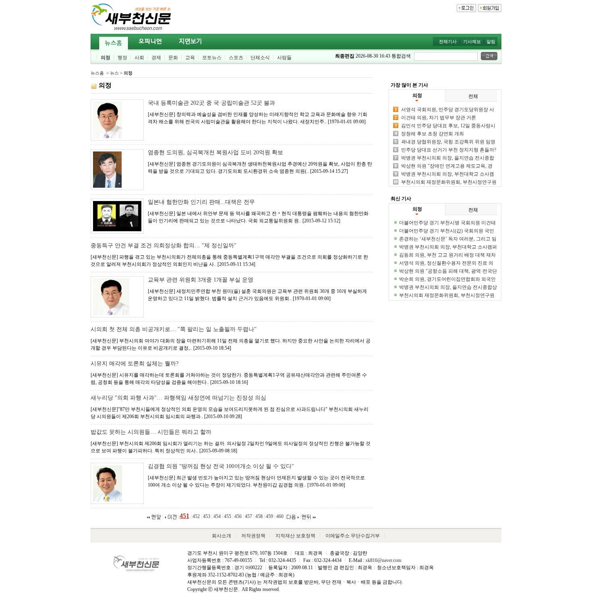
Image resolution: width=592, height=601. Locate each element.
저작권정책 (253, 536)
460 (280, 516)
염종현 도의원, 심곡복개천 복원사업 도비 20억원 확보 (215, 152)
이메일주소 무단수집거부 (352, 536)
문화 (173, 57)
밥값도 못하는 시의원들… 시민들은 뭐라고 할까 (151, 432)
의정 (105, 57)
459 (269, 516)
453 (206, 516)
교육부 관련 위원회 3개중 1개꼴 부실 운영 (200, 280)
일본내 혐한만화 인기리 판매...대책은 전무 (201, 202)
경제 (156, 57)
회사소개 (221, 536)
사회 (139, 57)
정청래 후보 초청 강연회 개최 (432, 134)
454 (217, 516)
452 (196, 516)
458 (259, 516)
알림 (490, 41)
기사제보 (472, 41)
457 (248, 516)
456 (238, 516)
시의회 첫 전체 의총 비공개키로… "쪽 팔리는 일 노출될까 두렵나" (174, 329)
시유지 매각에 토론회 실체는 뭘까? (134, 364)
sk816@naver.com (383, 560)
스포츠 (236, 57)
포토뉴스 (211, 57)
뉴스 (114, 72)
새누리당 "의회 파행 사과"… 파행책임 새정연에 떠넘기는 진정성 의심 (178, 398)
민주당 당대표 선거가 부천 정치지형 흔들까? (448, 150)
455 (227, 516)
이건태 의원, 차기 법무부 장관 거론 (438, 117)
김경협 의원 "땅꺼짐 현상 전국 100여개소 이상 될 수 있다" (221, 466)
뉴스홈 (97, 72)
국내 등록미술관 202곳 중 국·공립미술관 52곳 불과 (211, 103)
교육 (190, 57)
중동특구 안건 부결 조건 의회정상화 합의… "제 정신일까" (163, 245)
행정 (122, 57)
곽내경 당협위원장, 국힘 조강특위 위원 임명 (448, 142)
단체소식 (260, 57)
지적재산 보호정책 (295, 536)
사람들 (284, 57)
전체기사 (448, 41)
